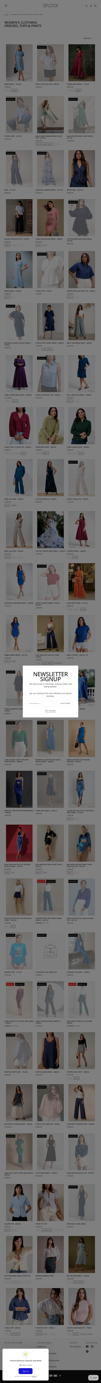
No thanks (50, 711)
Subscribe (65, 703)
